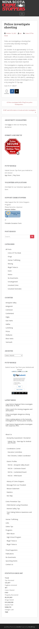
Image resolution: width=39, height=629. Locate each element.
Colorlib (18, 627)
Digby (7, 317)
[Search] (32, 236)
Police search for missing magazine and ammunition (19, 410)
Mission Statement (13, 489)
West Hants (9, 339)
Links (7, 523)
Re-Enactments (13, 278)
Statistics (10, 492)
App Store (8, 175)
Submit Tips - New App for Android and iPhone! (19, 442)
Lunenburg (9, 328)
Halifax (8, 324)
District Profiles (12, 461)
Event (10, 271)
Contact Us (9, 564)
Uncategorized (13, 282)
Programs (9, 530)
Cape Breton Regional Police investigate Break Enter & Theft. (19, 405)
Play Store (16, 175)
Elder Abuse (11, 534)
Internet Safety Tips (13, 509)
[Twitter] (17, 91)
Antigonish (9, 306)
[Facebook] (12, 91)
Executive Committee (15, 452)
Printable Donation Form (13, 223)
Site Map (10, 496)
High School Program (14, 537)
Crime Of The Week (14, 253)
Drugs (10, 256)
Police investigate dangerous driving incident (18, 415)
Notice (10, 274)
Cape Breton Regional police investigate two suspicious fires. (19, 425)
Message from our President (16, 485)
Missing (10, 264)
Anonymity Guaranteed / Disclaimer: (19, 438)
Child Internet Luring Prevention (17, 505)
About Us (9, 434)
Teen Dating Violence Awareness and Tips (19, 513)
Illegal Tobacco (13, 267)
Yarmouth (9, 342)
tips (20, 33)
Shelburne (9, 335)
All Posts (8, 249)
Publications (10, 554)
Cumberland (10, 313)
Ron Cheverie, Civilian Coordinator (19, 456)
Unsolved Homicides (15, 289)
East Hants (9, 321)
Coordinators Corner (13, 449)
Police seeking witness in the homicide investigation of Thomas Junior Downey (19, 420)
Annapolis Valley (11, 303)
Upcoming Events (11, 561)
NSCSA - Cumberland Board (17, 472)
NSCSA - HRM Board (15, 476)
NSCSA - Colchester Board (16, 468)
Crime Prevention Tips (13, 501)
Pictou (8, 331)
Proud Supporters (11, 550)
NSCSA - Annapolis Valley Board (18, 465)
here (9, 125)
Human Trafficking (14, 260)
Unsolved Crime (13, 285)
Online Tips (9, 526)
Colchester (9, 310)
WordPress (31, 627)
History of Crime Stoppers (15, 481)
